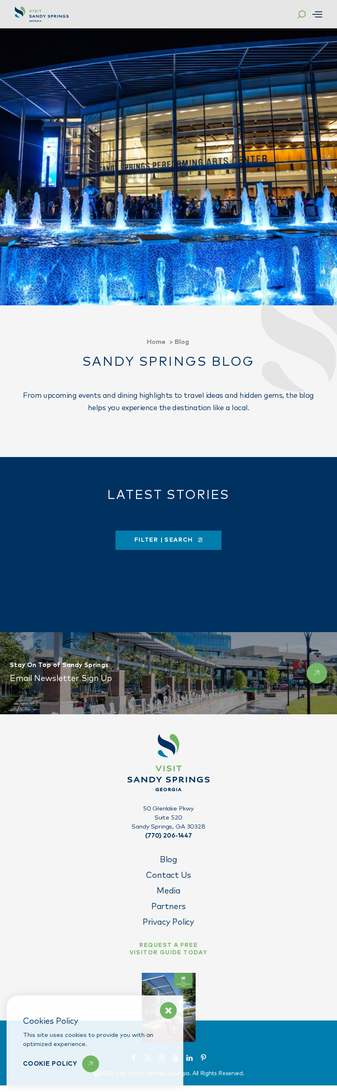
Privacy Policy (168, 922)
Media (168, 891)
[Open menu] (317, 14)
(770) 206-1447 (168, 836)
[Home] (42, 14)
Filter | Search (164, 540)
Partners (168, 907)
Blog (168, 860)
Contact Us (168, 875)
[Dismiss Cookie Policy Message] (168, 1010)
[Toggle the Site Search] (302, 14)
